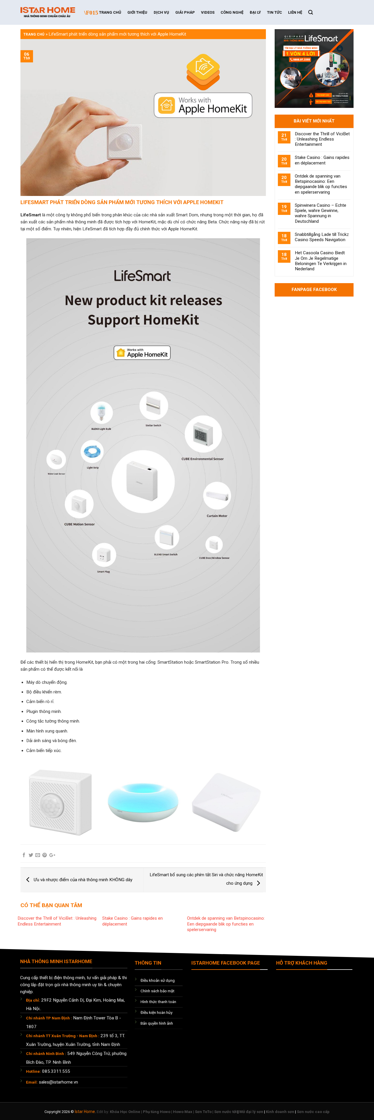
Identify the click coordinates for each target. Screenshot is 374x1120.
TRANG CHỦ (110, 12)
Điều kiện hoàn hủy (156, 1012)
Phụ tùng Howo (156, 1112)
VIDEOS (207, 12)
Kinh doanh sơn (280, 1112)
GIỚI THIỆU (137, 12)
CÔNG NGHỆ (232, 12)
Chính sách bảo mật (157, 990)
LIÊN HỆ (295, 12)
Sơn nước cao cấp (313, 1112)
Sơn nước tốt (225, 1112)
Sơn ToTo (203, 1112)
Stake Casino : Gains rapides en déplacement (322, 160)
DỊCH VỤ (161, 12)
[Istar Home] (47, 12)
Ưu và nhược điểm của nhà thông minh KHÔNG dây (82, 879)
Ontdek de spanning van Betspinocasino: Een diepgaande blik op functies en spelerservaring (226, 924)
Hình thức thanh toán (158, 1001)
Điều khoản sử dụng (158, 980)
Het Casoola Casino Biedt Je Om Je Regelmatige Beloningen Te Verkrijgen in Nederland (321, 260)
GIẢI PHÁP (185, 12)
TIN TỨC (274, 12)
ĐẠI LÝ (255, 12)
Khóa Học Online (125, 1112)
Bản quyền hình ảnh (157, 1023)
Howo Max (182, 1112)
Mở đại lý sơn (251, 1112)
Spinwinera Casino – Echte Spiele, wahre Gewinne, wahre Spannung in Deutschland (320, 213)
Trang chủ (33, 34)
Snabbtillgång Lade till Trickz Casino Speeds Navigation (322, 237)
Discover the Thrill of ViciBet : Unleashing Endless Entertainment (57, 921)
